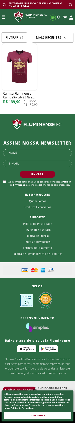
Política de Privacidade (22, 408)
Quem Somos (37, 201)
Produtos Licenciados (37, 207)
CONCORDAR (37, 415)
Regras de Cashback (38, 230)
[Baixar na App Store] (26, 348)
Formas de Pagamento (37, 248)
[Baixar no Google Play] (48, 348)
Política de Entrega (38, 236)
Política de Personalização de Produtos (37, 254)
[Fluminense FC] (37, 124)
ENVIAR (37, 174)
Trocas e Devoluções (37, 242)
